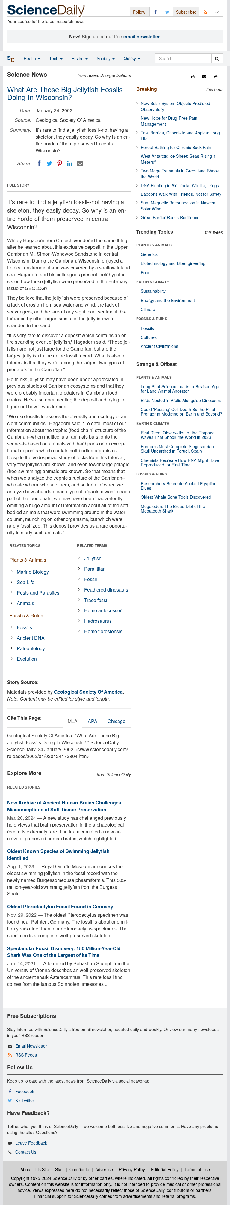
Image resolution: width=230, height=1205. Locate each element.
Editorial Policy (164, 1169)
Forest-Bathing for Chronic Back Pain (176, 147)
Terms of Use (197, 1169)
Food (146, 272)
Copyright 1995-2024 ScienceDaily (44, 1178)
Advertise (104, 1169)
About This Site (34, 1169)
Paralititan (95, 568)
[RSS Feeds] (205, 11)
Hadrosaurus (98, 620)
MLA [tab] (73, 721)
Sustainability (153, 291)
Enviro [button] (78, 58)
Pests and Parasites (38, 592)
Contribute (79, 1169)
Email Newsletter (31, 1046)
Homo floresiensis (103, 631)
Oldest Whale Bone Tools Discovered (176, 497)
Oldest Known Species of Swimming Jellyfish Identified (58, 854)
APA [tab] (92, 721)
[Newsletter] (217, 11)
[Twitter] (49, 163)
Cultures (149, 337)
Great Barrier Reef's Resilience (170, 217)
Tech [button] (54, 58)
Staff (59, 1169)
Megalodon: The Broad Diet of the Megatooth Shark (173, 508)
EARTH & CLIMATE (152, 281)
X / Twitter (24, 1100)
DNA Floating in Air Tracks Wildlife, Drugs (180, 185)
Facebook (24, 1091)
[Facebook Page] (155, 11)
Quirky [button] (130, 58)
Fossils (24, 627)
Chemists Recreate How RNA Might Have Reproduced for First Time (180, 462)
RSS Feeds (26, 1055)
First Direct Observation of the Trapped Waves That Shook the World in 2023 (178, 435)
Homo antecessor (103, 610)
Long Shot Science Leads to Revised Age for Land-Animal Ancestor (180, 389)
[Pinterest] (59, 163)
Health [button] (30, 58)
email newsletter (141, 36)
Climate (148, 309)
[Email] (80, 163)
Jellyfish (93, 558)
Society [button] (104, 58)
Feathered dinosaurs (106, 589)
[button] (193, 76)
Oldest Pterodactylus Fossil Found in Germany (60, 906)
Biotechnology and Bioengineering (173, 263)
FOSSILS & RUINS (151, 318)
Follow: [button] (139, 12)
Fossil (90, 579)
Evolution (27, 658)
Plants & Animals (28, 559)
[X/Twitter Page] (167, 11)
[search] (217, 58)
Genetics (149, 254)
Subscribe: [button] (186, 12)
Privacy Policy (132, 1169)
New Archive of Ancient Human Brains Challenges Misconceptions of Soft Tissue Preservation (64, 806)
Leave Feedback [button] (31, 1143)
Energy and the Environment (168, 300)
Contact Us (25, 1152)
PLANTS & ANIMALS (154, 245)
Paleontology (31, 648)
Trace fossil (96, 600)
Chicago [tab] (116, 721)
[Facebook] (39, 163)
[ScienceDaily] (46, 10)
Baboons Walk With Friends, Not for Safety (181, 194)
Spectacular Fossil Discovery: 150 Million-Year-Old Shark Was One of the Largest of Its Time (64, 952)
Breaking (146, 88)
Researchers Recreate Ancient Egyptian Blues (179, 486)
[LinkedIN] (69, 163)
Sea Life (25, 582)
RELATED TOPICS (25, 545)
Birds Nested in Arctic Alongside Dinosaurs (181, 400)
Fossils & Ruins (26, 615)
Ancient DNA (31, 637)
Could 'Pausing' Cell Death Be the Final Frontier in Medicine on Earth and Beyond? (181, 411)
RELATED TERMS (92, 545)
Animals (25, 603)
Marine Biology (33, 571)
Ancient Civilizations (159, 346)
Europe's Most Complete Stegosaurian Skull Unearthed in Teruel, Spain (177, 448)
